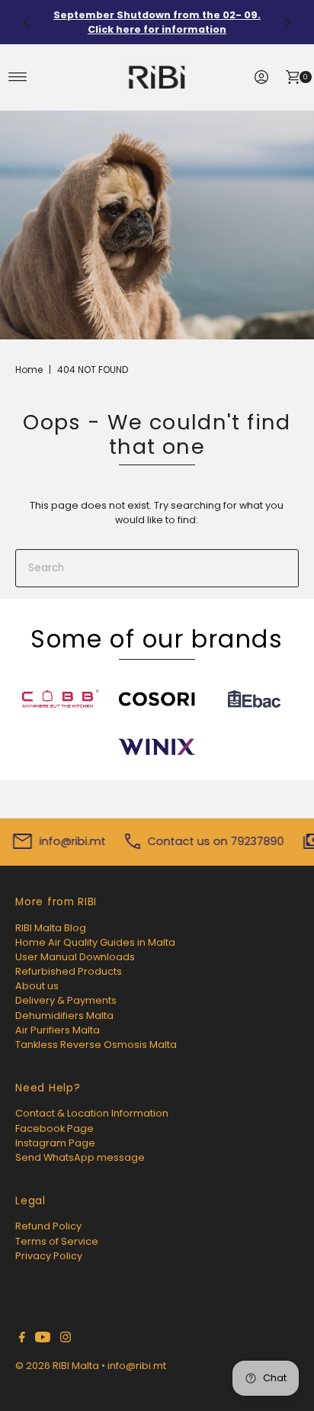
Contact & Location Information (91, 1113)
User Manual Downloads (75, 956)
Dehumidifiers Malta (64, 1015)
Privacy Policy (48, 1255)
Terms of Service (56, 1241)
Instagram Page (55, 1142)
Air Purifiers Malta (57, 1030)
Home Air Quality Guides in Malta (95, 942)
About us (37, 985)
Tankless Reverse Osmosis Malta (96, 1044)
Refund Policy (48, 1226)
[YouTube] (42, 1339)
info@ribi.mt (136, 1365)
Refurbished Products (68, 971)
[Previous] (26, 22)
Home (29, 369)
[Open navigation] (18, 77)
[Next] (287, 22)
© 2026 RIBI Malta (57, 1365)
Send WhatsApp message (80, 1157)
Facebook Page (54, 1128)
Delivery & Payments (66, 1000)
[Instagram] (65, 1339)
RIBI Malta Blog (50, 927)
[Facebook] (22, 1339)
